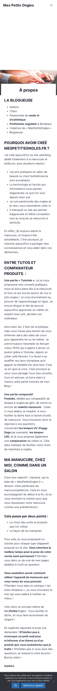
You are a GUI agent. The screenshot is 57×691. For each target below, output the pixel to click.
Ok (15, 685)
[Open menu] (51, 5)
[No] (53, 681)
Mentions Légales (33, 685)
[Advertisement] (28, 40)
